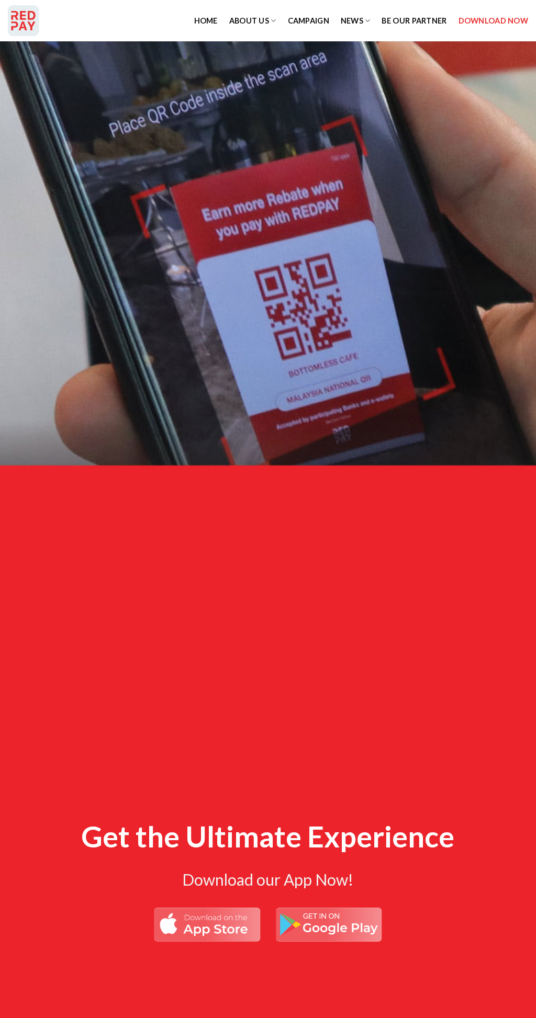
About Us (249, 20)
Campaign (308, 20)
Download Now (493, 20)
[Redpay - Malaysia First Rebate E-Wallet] (60, 20)
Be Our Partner (414, 20)
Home (206, 20)
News (352, 20)
